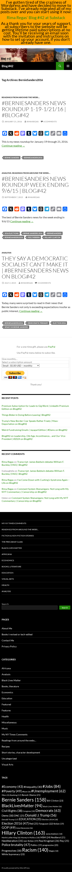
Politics (36, 845)
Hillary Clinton (52, 237)
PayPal (51, 346)
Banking (15, 795)
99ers (6, 795)
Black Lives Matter (12, 548)
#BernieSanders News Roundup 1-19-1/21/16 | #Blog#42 (34, 109)
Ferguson (46, 823)
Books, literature (11, 566)
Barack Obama (31, 795)
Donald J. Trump (40, 815)
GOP (9, 827)
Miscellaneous (9, 722)
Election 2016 (59, 323)
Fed (33, 823)
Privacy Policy (9, 646)
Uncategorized (9, 758)
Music (5, 728)
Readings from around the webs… (20, 529)
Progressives (12, 850)
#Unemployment (48, 791)
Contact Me (8, 640)
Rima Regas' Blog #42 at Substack (36, 17)
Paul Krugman (49, 840)
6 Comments (50, 121)
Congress (29, 811)
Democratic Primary (38, 323)
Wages (53, 851)
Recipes (6, 746)
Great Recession (24, 828)
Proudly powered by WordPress (16, 868)
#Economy (12, 786)
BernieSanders (54, 233)
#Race (26, 791)
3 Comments (44, 283)
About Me (7, 628)
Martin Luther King (11, 837)
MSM (45, 837)
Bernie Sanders (12, 158)
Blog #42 (7, 66)
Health (5, 585)
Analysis (6, 173)
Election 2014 (50, 819)
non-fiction (30, 841)
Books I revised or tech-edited (17, 634)
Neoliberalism (12, 840)
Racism (35, 850)
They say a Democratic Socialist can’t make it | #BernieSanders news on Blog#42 (35, 267)
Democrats (48, 810)
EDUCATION (30, 819)
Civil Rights (12, 811)
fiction (59, 824)
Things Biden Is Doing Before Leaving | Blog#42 (26, 414)
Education (7, 572)
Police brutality (16, 845)
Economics (8, 560)
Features (6, 710)
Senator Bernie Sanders (16, 327)
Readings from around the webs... (21, 97)
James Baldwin (54, 834)
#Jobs (52, 786)
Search (5, 604)
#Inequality (33, 786)
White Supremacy (13, 854)
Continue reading (13, 145)
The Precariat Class (12, 542)
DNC (19, 815)
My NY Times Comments (14, 523)
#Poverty (12, 791)
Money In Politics (30, 837)
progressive (50, 845)
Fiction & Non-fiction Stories (18, 535)
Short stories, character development (21, 752)
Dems (8, 815)
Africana (7, 554)
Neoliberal (58, 837)
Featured (6, 704)
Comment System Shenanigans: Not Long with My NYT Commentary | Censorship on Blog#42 (35, 490)
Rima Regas (33, 121)
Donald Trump (10, 819)
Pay (64, 840)
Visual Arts (8, 579)
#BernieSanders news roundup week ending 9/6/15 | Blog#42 (35, 184)
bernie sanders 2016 (32, 233)
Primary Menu (68, 66)
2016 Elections (12, 233)
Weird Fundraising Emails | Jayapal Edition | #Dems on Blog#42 (34, 429)
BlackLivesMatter (22, 805)
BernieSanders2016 (33, 158)
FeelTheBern (34, 237)
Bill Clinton (55, 800)
